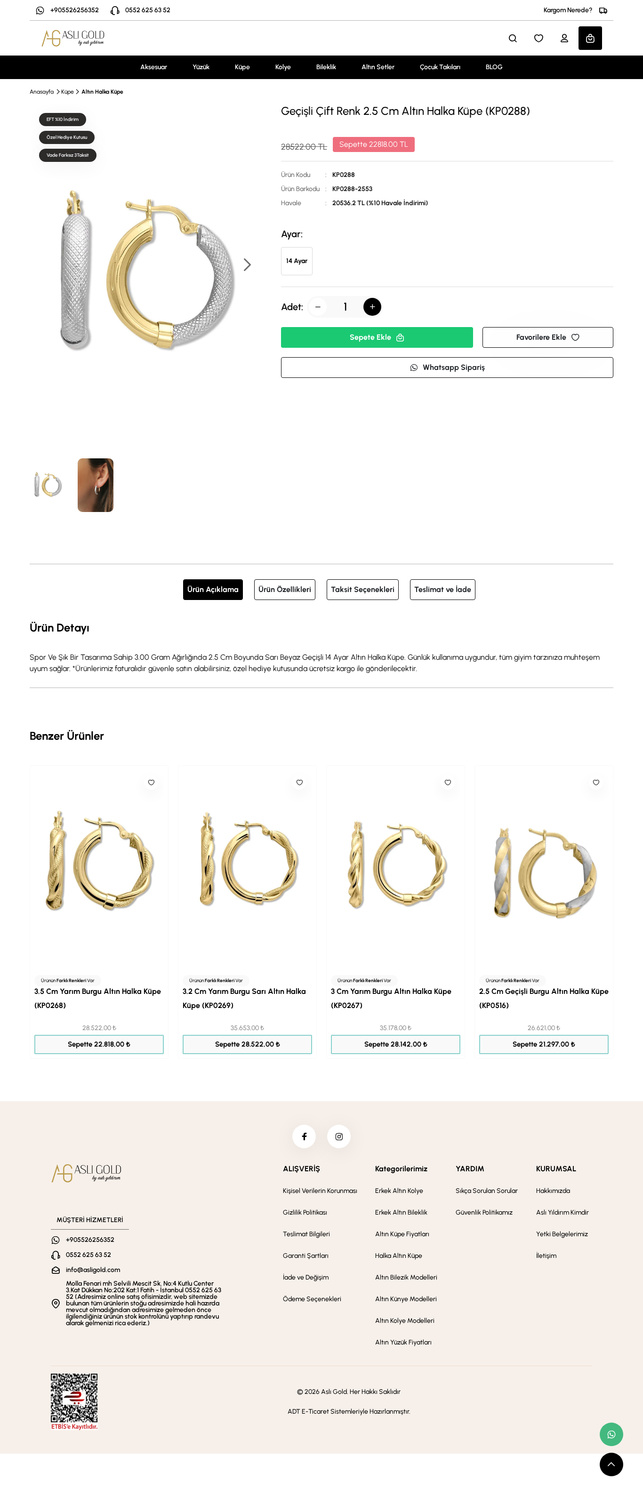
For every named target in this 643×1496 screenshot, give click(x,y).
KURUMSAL (556, 1168)
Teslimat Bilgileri (306, 1234)
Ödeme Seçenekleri (312, 1299)
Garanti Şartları (306, 1256)
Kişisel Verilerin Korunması (320, 1191)
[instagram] (339, 1136)
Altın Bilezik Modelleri (406, 1277)
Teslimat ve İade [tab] (442, 589)
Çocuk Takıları (440, 67)
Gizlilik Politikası (305, 1212)
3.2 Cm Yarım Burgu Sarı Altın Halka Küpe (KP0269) (244, 998)
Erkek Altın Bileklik (401, 1212)
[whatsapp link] (611, 1434)
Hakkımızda (553, 1191)
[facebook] (304, 1136)
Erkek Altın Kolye (399, 1191)
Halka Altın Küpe (398, 1256)
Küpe (242, 67)
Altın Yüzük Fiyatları (403, 1342)
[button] (246, 266)
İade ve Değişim (306, 1277)
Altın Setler (378, 67)
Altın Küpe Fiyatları (402, 1234)
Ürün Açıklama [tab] (213, 589)
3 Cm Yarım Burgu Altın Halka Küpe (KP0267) (391, 998)
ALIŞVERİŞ (301, 1168)
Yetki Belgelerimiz (562, 1234)
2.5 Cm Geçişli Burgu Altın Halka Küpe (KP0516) (544, 998)
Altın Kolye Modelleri (404, 1321)
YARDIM (470, 1168)
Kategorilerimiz (401, 1168)
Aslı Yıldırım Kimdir (562, 1212)
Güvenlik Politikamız (484, 1212)
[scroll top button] (611, 1464)
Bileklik (326, 67)
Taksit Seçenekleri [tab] (362, 589)
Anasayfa (42, 91)
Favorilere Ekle (541, 337)
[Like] (151, 783)
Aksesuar (153, 67)
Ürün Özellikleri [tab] (284, 589)
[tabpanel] (321, 646)
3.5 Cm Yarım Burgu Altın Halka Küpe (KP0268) (97, 998)
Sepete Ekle (370, 337)
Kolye (283, 67)
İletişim (546, 1256)
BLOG (494, 67)
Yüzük (201, 67)
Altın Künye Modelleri (406, 1299)
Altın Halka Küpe (102, 91)
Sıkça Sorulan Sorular (487, 1191)
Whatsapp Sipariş (454, 367)
